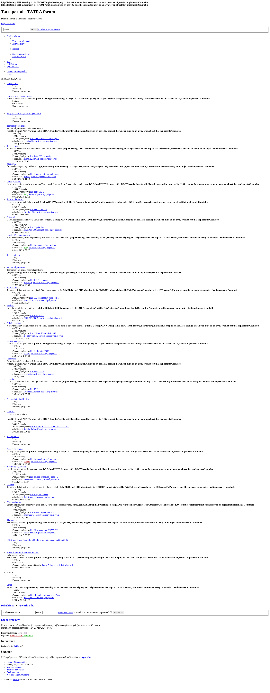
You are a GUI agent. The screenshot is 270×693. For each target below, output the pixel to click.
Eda (26, 497)
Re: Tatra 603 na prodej (40, 156)
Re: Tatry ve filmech (39, 494)
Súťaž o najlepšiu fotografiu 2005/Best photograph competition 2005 (37, 540)
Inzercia (10, 484)
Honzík (27, 159)
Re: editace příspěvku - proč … (44, 477)
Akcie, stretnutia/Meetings (18, 399)
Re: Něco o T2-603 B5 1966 (43, 333)
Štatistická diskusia (15, 199)
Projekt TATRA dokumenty (19, 235)
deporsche (86, 657)
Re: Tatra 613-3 (37, 192)
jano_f (27, 300)
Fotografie (11, 217)
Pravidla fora (12, 83)
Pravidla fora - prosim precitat (20, 96)
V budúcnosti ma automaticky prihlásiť (91, 612)
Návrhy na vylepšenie (16, 466)
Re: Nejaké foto (37, 227)
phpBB (16, 679)
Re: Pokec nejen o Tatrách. (42, 512)
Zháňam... (11, 164)
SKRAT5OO (30, 230)
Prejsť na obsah (8, 23)
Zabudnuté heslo (65, 612)
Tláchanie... (12, 520)
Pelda (16, 646)
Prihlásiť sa (7, 605)
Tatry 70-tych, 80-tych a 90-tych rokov (24, 113)
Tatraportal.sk (13, 436)
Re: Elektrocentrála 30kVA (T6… (45, 530)
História (10, 379)
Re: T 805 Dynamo (39, 280)
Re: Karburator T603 (39, 351)
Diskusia (10, 411)
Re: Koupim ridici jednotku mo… (45, 174)
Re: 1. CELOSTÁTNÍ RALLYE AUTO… (49, 426)
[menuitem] (21, 41)
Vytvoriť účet (26, 605)
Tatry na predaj (13, 146)
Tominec (28, 212)
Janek (44, 565)
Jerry (26, 194)
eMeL (26, 532)
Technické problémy (16, 126)
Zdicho (27, 429)
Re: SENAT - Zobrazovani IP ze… (45, 595)
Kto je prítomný (10, 619)
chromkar (28, 515)
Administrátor (16, 635)
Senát (9, 585)
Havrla (27, 176)
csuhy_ (27, 353)
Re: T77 (34, 389)
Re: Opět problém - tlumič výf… (44, 138)
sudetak (27, 141)
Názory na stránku (15, 449)
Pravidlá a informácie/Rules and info (23, 552)
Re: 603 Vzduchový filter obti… (44, 298)
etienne (27, 461)
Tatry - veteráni (13, 255)
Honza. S (28, 282)
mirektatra (28, 479)
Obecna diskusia (14, 502)
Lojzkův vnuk (30, 336)
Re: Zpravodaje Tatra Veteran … (44, 245)
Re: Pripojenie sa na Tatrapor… (44, 459)
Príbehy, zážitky (14, 181)
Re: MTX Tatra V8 (38, 209)
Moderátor (28, 635)
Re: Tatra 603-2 (37, 315)
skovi (26, 374)
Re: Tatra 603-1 (37, 371)
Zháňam (10, 305)
